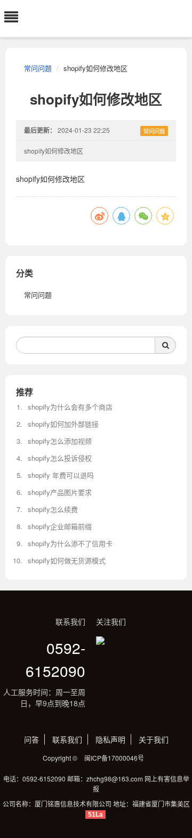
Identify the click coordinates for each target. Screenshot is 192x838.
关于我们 (154, 739)
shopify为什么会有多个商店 (70, 407)
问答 (31, 739)
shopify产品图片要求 (60, 492)
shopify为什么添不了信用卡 (70, 543)
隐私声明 (110, 739)
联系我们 (67, 739)
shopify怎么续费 (53, 509)
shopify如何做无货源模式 (67, 560)
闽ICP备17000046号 (114, 757)
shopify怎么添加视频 (60, 441)
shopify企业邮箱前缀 (60, 526)
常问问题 (38, 68)
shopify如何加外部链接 (63, 424)
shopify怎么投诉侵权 (60, 458)
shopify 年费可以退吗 (61, 475)
